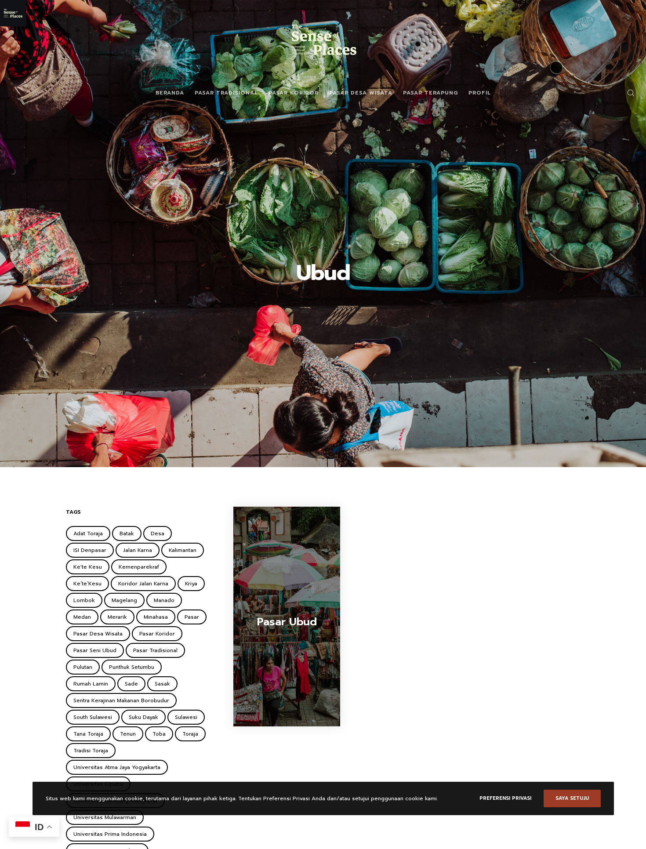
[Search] (625, 93)
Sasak (162, 684)
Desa (157, 533)
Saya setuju (572, 798)
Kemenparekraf (139, 567)
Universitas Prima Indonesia (110, 834)
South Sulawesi (92, 717)
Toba (159, 734)
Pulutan (82, 667)
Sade (131, 684)
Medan (82, 617)
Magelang (124, 600)
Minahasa (156, 617)
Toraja (190, 734)
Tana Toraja (88, 734)
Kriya (191, 584)
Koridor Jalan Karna (143, 584)
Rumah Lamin (90, 684)
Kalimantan (182, 550)
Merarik (117, 617)
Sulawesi (186, 717)
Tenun (128, 734)
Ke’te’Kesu (87, 584)
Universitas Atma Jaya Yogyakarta (116, 767)
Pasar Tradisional (155, 650)
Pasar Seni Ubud (94, 650)
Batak (127, 533)
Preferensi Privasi (505, 798)
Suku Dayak (143, 717)
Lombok (84, 600)
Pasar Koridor (157, 634)
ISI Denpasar (89, 550)
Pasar (192, 617)
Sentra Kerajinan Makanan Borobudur (121, 700)
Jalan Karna (137, 550)
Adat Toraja (88, 533)
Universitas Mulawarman (104, 817)
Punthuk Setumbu (131, 667)
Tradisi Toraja (90, 751)
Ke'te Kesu (87, 567)
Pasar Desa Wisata (98, 634)
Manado (164, 600)
